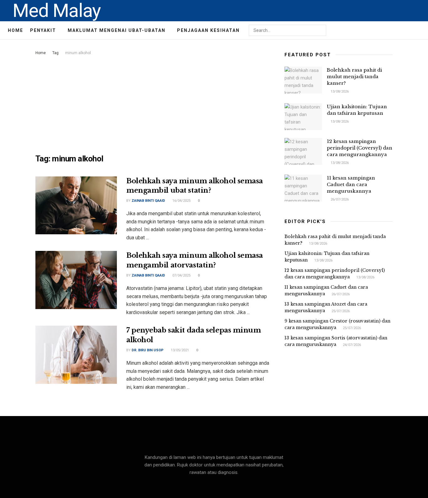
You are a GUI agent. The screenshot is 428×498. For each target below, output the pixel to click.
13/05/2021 (179, 350)
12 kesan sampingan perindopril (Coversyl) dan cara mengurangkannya (359, 147)
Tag (55, 53)
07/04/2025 (181, 275)
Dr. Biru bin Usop (148, 350)
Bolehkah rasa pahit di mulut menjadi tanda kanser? (354, 76)
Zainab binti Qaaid (148, 201)
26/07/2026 (339, 199)
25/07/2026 (340, 311)
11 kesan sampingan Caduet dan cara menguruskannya (351, 184)
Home (15, 30)
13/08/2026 (339, 91)
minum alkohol (78, 53)
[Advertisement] (152, 103)
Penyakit (43, 30)
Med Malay (57, 10)
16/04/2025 (181, 201)
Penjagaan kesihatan (208, 30)
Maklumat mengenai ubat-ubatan (116, 30)
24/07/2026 (351, 345)
